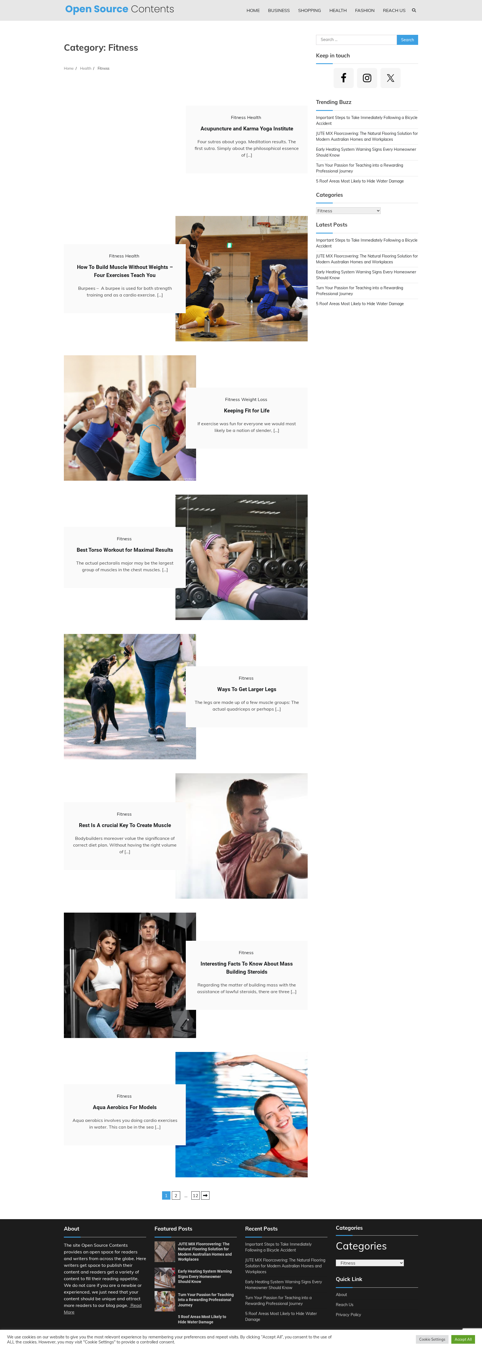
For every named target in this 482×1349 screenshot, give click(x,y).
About (341, 1294)
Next (205, 1195)
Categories (361, 1245)
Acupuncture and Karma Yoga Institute (247, 128)
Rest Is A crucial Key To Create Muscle (125, 825)
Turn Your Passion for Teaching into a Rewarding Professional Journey (206, 1299)
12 (195, 1195)
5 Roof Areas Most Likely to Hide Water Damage (360, 181)
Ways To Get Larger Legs (246, 689)
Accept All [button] (463, 1339)
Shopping (309, 10)
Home (253, 10)
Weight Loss (254, 399)
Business (279, 10)
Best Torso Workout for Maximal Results (125, 550)
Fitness (238, 117)
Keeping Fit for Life (246, 410)
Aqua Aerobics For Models (125, 1107)
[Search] (414, 10)
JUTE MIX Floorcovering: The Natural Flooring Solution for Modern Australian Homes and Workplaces (285, 1266)
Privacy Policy (348, 1314)
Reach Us (394, 10)
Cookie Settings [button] (432, 1339)
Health (338, 10)
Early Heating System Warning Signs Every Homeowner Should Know (205, 1276)
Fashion (365, 10)
